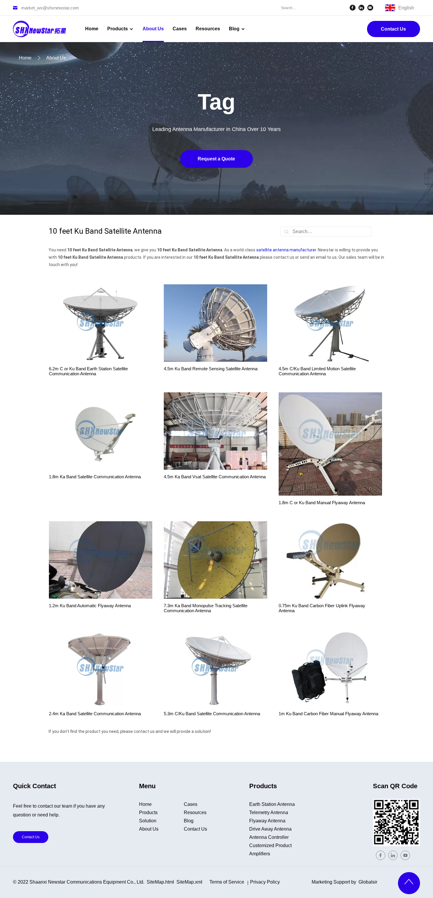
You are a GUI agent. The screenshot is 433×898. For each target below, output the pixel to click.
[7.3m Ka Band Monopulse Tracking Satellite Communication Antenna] (215, 560)
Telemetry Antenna (268, 812)
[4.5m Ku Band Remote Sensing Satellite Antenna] (215, 323)
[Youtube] (370, 8)
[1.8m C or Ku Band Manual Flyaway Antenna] (330, 444)
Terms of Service (226, 881)
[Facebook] (353, 8)
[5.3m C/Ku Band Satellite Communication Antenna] (215, 668)
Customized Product (270, 845)
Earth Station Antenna (272, 804)
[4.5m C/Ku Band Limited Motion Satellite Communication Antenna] (330, 323)
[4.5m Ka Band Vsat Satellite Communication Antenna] (215, 431)
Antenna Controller (269, 837)
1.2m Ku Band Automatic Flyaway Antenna (90, 605)
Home (145, 804)
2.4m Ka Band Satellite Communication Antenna (95, 713)
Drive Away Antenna (270, 828)
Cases (190, 804)
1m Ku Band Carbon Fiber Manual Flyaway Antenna (328, 713)
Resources (195, 812)
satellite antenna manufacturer (286, 250)
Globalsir (367, 881)
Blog (189, 820)
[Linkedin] (361, 8)
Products (148, 812)
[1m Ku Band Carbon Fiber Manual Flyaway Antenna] (330, 668)
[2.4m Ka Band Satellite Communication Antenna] (100, 668)
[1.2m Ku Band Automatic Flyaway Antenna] (100, 560)
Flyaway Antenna (267, 820)
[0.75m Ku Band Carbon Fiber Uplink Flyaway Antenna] (330, 560)
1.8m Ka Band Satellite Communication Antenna (95, 476)
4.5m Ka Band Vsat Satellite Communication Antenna (215, 476)
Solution (147, 820)
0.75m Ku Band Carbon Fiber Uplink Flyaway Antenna (322, 608)
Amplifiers (259, 853)
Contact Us (393, 28)
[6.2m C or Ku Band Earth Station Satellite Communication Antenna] (100, 323)
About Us (148, 828)
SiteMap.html (160, 881)
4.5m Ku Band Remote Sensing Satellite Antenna (210, 368)
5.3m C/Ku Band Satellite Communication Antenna (212, 713)
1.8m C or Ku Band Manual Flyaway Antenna (322, 502)
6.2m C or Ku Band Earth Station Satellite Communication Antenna (88, 371)
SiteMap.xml (189, 881)
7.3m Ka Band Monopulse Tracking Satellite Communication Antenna (205, 608)
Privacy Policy (265, 881)
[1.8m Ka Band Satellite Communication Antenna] (100, 431)
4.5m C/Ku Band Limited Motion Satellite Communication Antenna (317, 371)
